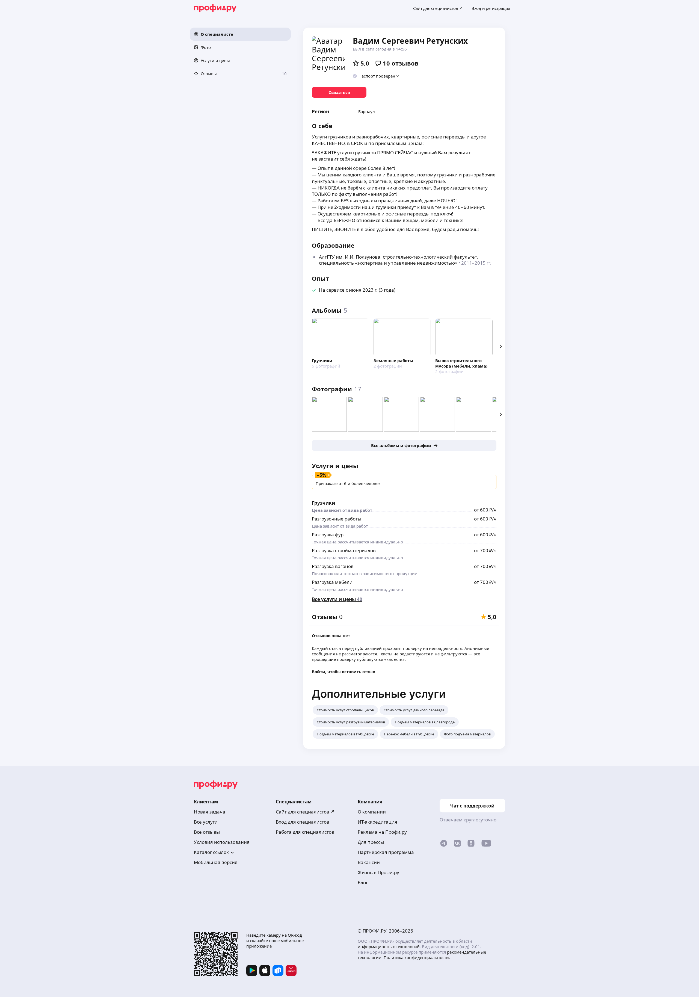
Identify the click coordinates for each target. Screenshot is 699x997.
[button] (240, 34)
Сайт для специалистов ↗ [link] (305, 812)
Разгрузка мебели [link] (332, 582)
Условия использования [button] (222, 842)
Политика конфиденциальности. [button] (417, 957)
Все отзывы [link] (207, 832)
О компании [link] (372, 812)
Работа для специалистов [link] (305, 832)
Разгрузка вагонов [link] (333, 566)
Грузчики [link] (323, 503)
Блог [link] (363, 882)
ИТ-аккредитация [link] (377, 822)
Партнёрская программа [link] (386, 852)
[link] (339, 92)
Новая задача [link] (209, 812)
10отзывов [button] (401, 63)
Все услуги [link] (206, 822)
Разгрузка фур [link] (327, 534)
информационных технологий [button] (389, 946)
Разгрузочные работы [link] (336, 519)
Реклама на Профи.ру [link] (382, 832)
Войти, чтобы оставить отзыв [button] (343, 671)
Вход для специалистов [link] (302, 822)
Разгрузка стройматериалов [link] (344, 550)
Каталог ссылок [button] (211, 852)
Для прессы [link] (371, 842)
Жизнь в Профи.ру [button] (378, 872)
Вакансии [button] (369, 862)
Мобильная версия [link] (216, 862)
